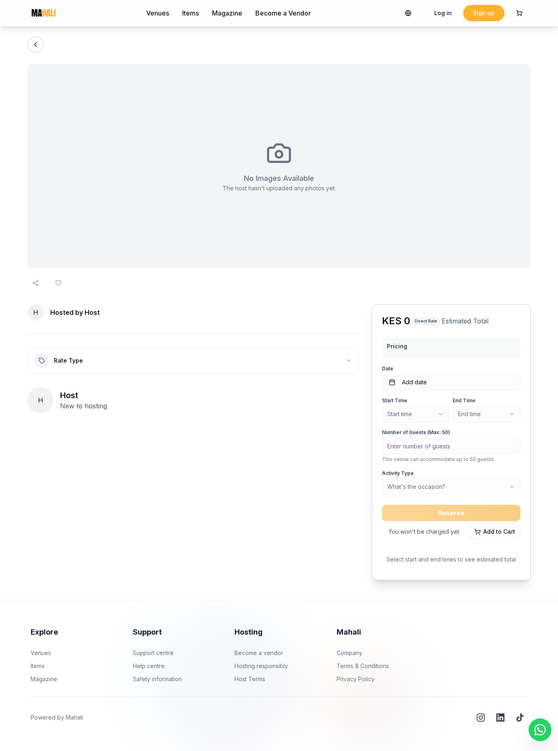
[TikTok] (520, 717)
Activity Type (398, 473)
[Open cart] (519, 13)
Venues (157, 13)
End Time (464, 400)
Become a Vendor (283, 13)
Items (190, 13)
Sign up (484, 12)
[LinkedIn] (500, 717)
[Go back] (35, 44)
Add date (414, 382)
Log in (443, 12)
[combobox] (416, 414)
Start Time (394, 400)
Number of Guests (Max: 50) (416, 432)
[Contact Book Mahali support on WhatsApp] (540, 729)
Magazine (227, 13)
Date (387, 368)
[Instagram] (480, 717)
